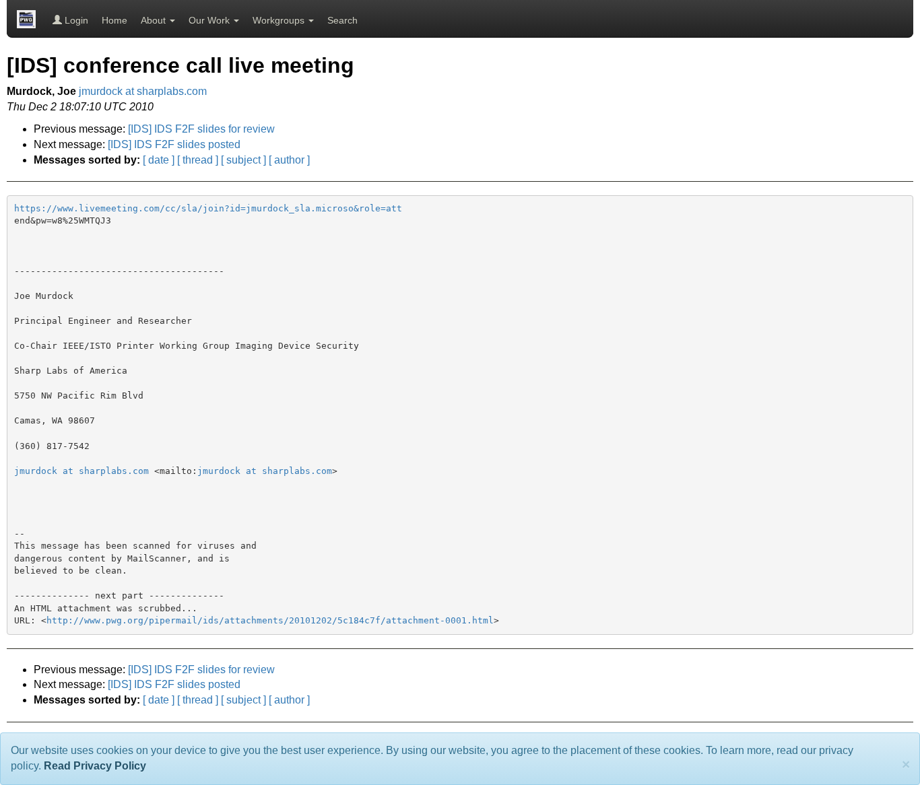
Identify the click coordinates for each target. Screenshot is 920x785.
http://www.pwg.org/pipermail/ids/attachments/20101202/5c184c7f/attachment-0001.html (270, 620)
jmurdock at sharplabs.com (143, 91)
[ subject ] (243, 160)
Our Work (210, 20)
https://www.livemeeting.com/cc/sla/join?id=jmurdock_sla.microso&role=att (208, 208)
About (154, 20)
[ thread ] (197, 160)
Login (75, 20)
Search (342, 20)
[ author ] (289, 160)
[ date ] (158, 160)
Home (114, 20)
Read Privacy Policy (95, 766)
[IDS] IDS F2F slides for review (201, 129)
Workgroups (280, 20)
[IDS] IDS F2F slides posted (174, 144)
